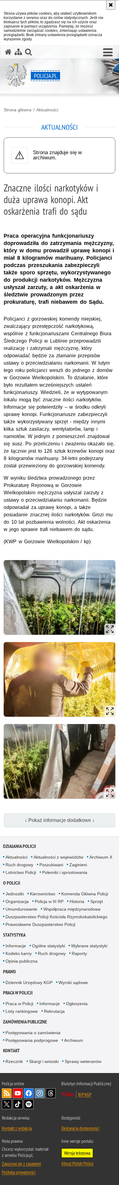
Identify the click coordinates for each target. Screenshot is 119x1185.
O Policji (11, 883)
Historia (77, 901)
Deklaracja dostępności (80, 1128)
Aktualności (47, 109)
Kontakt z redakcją (17, 1128)
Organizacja (17, 901)
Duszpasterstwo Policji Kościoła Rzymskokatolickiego (56, 916)
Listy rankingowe (21, 1011)
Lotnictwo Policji (20, 872)
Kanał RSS (7, 1093)
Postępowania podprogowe (31, 1040)
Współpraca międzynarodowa (71, 909)
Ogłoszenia (77, 1003)
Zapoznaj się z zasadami (21, 1164)
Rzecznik (14, 1061)
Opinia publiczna (21, 961)
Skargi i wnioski (44, 1061)
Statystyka (14, 935)
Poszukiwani (51, 864)
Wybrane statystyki (89, 945)
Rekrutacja (54, 1011)
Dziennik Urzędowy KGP (28, 982)
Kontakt (11, 1050)
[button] (108, 52)
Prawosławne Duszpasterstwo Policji (40, 924)
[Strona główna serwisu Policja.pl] (8, 52)
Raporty (79, 953)
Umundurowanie (21, 909)
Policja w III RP (49, 901)
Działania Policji (19, 846)
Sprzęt (96, 901)
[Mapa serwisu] (18, 52)
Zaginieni (78, 864)
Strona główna (17, 109)
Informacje (15, 945)
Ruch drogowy (19, 864)
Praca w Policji (18, 993)
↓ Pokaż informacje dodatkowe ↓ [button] (60, 820)
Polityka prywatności (18, 1172)
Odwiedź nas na (18, 1093)
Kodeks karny (18, 953)
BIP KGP (84, 1094)
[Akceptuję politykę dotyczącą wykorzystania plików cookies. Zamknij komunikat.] (110, 5)
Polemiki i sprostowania (64, 872)
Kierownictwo (42, 893)
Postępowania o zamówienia (32, 1032)
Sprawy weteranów (83, 1061)
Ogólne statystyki (48, 945)
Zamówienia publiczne (25, 1022)
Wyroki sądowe (73, 982)
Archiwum (73, 1040)
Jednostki (14, 893)
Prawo (9, 971)
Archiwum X (100, 857)
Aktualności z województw (58, 857)
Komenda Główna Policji (84, 893)
